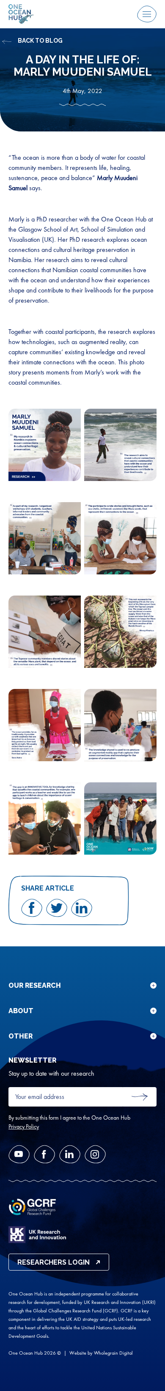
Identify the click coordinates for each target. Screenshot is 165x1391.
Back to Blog (40, 40)
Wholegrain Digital (113, 1353)
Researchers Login (53, 1262)
